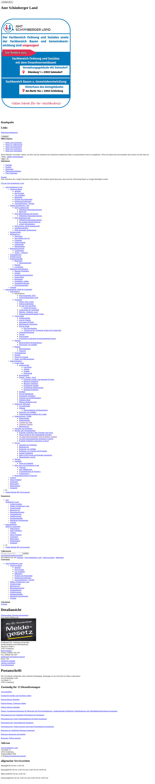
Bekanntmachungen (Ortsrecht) (26, 476)
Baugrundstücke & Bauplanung (30, 343)
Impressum (9, 169)
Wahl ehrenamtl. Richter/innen (25, 230)
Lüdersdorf (14, 482)
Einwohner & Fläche (26, 322)
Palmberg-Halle (24, 400)
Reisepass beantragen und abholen (13, 734)
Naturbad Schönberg (31, 390)
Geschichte (28, 367)
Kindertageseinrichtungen (24, 275)
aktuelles (18, 191)
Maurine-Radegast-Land (28, 402)
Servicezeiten (19, 193)
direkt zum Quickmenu (13, 143)
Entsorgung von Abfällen (28, 345)
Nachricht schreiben (8, 661)
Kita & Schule (24, 326)
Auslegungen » (24, 474)
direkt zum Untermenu (13, 149)
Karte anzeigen (6, 651)
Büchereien (19, 279)
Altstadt (26, 369)
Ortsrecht (22, 351)
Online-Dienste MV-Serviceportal (17, 492)
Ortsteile (27, 371)
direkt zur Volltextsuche (13, 145)
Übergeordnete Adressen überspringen (14, 615)
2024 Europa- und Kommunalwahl (27, 226)
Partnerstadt (28, 373)
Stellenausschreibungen (9, 132)
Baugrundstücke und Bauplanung (36, 410)
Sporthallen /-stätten (22, 281)
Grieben (13, 478)
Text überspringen (7, 665)
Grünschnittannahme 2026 (28, 298)
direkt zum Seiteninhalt (13, 151)
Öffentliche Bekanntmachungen (30, 210)
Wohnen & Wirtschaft (22, 404)
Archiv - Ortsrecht (21, 253)
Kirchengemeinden (21, 285)
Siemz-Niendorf (15, 480)
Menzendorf (14, 484)
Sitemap (17, 459)
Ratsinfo (18, 265)
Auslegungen (19, 251)
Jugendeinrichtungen (22, 283)
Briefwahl (22, 212)
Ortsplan (13, 287)
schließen (5, 136)
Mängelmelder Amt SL (27, 457)
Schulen (17, 273)
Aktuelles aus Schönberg (23, 429)
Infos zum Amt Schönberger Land (27, 465)
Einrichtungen (24, 375)
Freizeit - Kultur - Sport (27, 377)
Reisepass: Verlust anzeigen (11, 738)
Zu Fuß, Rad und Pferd (27, 306)
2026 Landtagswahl (22, 208)
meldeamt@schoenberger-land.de (13, 657)
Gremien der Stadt (25, 422)
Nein (3, 159)
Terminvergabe (15, 232)
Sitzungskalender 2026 (27, 296)
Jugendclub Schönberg (27, 396)
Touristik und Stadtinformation (30, 398)
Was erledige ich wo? (22, 238)
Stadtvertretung (24, 420)
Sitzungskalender (25, 263)
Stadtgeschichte (24, 318)
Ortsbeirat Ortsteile (26, 424)
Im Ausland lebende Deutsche (30, 222)
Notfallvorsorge (15, 257)
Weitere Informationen (15, 157)
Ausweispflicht (6, 692)
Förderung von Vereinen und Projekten (33, 451)
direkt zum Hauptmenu (13, 147)
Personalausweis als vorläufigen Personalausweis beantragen (22, 715)
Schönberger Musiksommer (33, 388)
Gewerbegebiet (24, 406)
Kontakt (8, 167)
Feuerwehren (19, 277)
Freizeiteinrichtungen (26, 332)
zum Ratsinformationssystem (11, 555)
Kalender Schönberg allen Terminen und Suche (36, 433)
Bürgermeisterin (25, 349)
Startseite (8, 165)
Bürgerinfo (18, 261)
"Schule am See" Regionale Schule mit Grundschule (42, 330)
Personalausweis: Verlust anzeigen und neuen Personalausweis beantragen (27, 727)
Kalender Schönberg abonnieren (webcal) (34, 441)
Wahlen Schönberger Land (19, 206)
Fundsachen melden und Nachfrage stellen (16, 696)
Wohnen (18, 341)
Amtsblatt (18, 461)
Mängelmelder (20, 246)
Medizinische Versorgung (28, 324)
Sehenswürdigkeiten (26, 304)
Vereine (22, 334)
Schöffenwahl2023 (21, 228)
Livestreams (19, 267)
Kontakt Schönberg (26, 453)
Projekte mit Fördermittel (23, 199)
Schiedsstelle (19, 244)
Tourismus (18, 300)
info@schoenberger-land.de (16, 756)
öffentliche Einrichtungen (19, 269)
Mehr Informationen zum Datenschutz (14, 181)
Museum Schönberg (22, 271)
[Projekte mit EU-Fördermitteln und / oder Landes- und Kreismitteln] (6, 490)
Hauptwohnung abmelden (10, 699)
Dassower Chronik (21, 357)
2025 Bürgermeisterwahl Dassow (26, 214)
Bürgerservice (15, 234)
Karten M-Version (30, 308)
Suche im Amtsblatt (26, 463)
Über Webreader (11, 173)
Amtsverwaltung (16, 189)
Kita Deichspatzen (30, 328)
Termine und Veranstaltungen (25, 431)
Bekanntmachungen (17, 248)
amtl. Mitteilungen (25, 469)
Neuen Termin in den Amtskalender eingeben (35, 435)
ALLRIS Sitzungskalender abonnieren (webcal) (36, 439)
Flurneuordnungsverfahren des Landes (33, 414)
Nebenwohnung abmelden (10, 707)
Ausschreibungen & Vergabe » (30, 471)
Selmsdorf (13, 488)
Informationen (20, 293)
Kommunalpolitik (16, 259)
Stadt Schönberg (16, 361)
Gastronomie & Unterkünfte (29, 310)
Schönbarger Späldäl (31, 386)
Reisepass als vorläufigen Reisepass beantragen (18, 730)
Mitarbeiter (18, 197)
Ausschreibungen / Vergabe (24, 203)
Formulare (18, 240)
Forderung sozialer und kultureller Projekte (39, 379)
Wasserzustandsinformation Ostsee (31, 314)
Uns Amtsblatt (20, 195)
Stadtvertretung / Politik (23, 416)
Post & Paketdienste (26, 394)
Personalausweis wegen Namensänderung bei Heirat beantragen (24, 719)
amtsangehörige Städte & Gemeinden (18, 289)
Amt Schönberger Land (13, 187)
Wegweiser (18, 236)
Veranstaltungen (15, 255)
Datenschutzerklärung (13, 171)
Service (17, 443)
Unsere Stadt (19, 316)
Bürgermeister (24, 418)
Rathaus (17, 347)
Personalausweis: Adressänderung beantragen (17, 723)
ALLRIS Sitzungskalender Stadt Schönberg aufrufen (38, 437)
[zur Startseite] (12, 183)
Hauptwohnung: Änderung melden (13, 703)
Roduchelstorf (15, 486)
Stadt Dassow (15, 291)
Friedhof (22, 392)
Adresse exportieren (8, 663)
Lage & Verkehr (25, 320)
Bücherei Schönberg (31, 381)
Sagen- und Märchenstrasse (24, 359)
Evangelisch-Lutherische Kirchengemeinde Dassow (37, 338)
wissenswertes (24, 365)
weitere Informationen (27, 224)
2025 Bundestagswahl (22, 218)
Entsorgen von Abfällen (27, 412)
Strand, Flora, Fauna (26, 302)
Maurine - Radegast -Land (28, 312)
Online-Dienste (20, 242)
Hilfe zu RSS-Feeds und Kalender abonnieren (35, 455)
